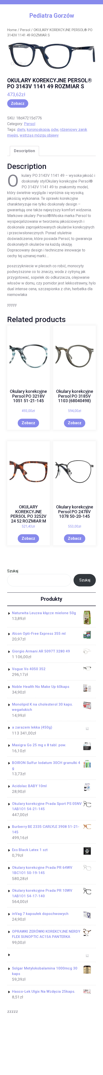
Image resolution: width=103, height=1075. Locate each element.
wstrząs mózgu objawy (39, 135)
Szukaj (12, 571)
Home (12, 30)
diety (21, 129)
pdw (54, 129)
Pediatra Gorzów (51, 15)
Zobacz (17, 103)
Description (24, 151)
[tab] (24, 151)
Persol (25, 30)
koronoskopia (38, 129)
